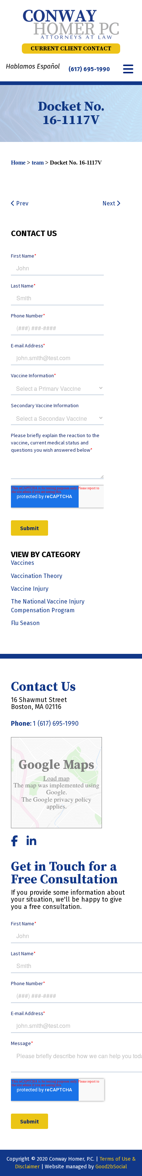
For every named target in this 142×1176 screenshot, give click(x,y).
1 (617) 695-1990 (56, 724)
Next (109, 203)
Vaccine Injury (29, 588)
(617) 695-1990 (89, 69)
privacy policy (71, 799)
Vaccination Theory (36, 575)
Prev (21, 203)
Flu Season (25, 623)
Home (18, 162)
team (38, 162)
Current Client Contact (71, 48)
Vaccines (22, 562)
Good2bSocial (111, 1167)
